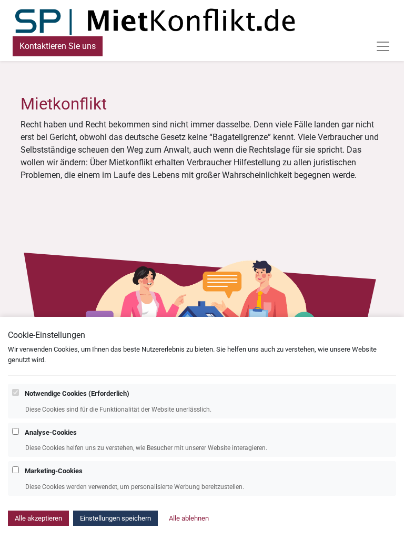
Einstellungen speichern (115, 518)
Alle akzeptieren (38, 518)
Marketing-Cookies (54, 471)
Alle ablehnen (189, 518)
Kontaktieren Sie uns (57, 46)
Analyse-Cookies (51, 432)
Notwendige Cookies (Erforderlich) (77, 393)
